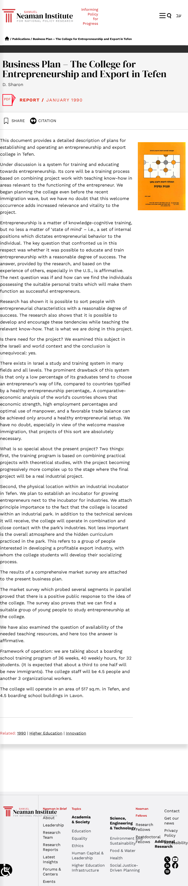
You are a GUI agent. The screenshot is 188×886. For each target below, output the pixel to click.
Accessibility (175, 842)
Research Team (51, 835)
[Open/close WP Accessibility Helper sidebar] (6, 870)
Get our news (171, 820)
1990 (22, 733)
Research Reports (51, 847)
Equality (79, 838)
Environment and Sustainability (126, 841)
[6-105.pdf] (9, 100)
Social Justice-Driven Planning (125, 868)
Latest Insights (50, 859)
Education (81, 831)
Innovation (76, 733)
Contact (172, 811)
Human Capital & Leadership (88, 855)
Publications (21, 39)
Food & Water (123, 850)
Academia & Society (81, 819)
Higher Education (47, 733)
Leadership (53, 825)
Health (116, 858)
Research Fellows (144, 827)
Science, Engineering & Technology (123, 823)
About (49, 817)
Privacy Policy (171, 833)
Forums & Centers (52, 871)
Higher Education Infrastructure (88, 868)
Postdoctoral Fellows (146, 839)
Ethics (77, 845)
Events (49, 881)
